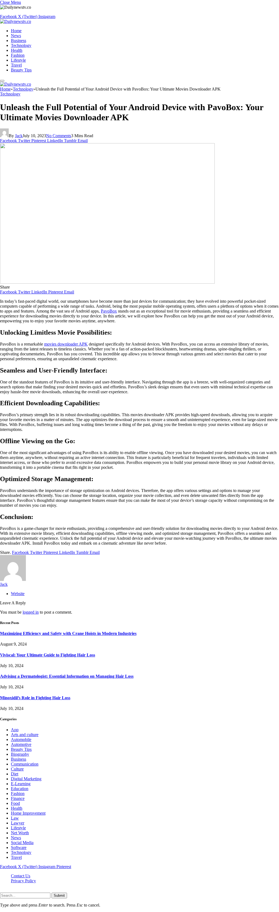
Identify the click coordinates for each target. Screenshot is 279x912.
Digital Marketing (26, 778)
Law (15, 818)
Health (16, 50)
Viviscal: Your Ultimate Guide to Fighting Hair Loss (47, 655)
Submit (59, 895)
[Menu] (2, 81)
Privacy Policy (23, 880)
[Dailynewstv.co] (15, 21)
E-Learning (21, 783)
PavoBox (109, 311)
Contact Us (20, 876)
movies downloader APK (66, 344)
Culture (17, 769)
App (15, 729)
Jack (19, 135)
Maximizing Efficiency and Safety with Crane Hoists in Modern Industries (68, 633)
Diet (14, 774)
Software (18, 847)
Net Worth (20, 832)
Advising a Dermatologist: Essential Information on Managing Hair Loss (67, 676)
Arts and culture (24, 734)
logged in (31, 612)
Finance (18, 798)
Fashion (18, 55)
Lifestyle (18, 60)
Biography (20, 754)
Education (19, 788)
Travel (16, 65)
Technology (21, 45)
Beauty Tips (21, 70)
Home (16, 30)
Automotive (21, 744)
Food (15, 803)
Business (18, 40)
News (16, 35)
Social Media (22, 842)
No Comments (58, 135)
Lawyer (17, 823)
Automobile (21, 739)
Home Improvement (28, 813)
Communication (24, 764)
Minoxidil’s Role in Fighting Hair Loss (35, 697)
